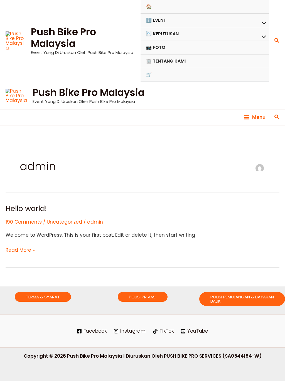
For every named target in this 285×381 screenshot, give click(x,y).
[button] (276, 41)
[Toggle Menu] (262, 23)
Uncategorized (64, 222)
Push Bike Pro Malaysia (63, 37)
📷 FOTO (155, 47)
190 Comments (24, 222)
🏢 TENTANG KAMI (166, 61)
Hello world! (26, 209)
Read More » (20, 249)
